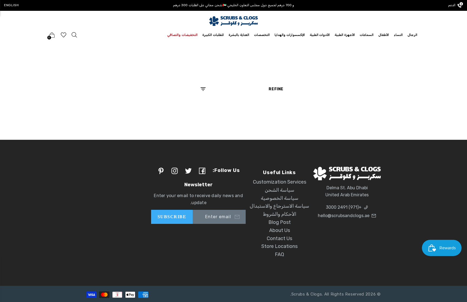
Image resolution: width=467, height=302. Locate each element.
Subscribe (172, 216)
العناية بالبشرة (239, 34)
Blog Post (279, 222)
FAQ (279, 254)
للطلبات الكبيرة (213, 34)
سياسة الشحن (279, 190)
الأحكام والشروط (279, 214)
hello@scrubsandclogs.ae (343, 215)
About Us (279, 230)
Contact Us (279, 238)
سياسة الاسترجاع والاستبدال (279, 206)
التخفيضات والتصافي (182, 34)
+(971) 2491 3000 (344, 207)
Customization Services (279, 182)
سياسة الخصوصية (279, 198)
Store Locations (279, 246)
